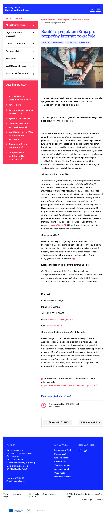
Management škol (62, 450)
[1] (74, 258)
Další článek (89, 422)
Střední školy (57, 43)
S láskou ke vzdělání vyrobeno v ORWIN (43, 495)
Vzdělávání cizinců (16, 66)
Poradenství (12, 51)
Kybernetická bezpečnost (77, 43)
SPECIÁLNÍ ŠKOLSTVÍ (17, 74)
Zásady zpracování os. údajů (13, 495)
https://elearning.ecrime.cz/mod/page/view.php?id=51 (68, 385)
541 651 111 (19, 478)
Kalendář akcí (60, 462)
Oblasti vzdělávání (15, 43)
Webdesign (87, 500)
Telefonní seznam (62, 465)
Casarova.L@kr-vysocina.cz (61, 319)
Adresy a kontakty (62, 469)
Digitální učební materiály (14, 34)
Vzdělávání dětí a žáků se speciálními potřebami (21, 135)
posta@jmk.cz (20, 481)
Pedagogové (63, 20)
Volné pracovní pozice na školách (21, 112)
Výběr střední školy (19, 118)
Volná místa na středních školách (19, 98)
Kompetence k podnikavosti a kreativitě (17, 156)
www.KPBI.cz (57, 225)
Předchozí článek (58, 422)
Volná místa (59, 473)
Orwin (99, 500)
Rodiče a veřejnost (62, 458)
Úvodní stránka (48, 20)
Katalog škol (15, 105)
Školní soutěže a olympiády (18, 146)
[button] (92, 9)
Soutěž (45, 43)
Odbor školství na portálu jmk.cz (18, 125)
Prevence (11, 58)
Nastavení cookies (62, 477)
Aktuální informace (80, 20)
